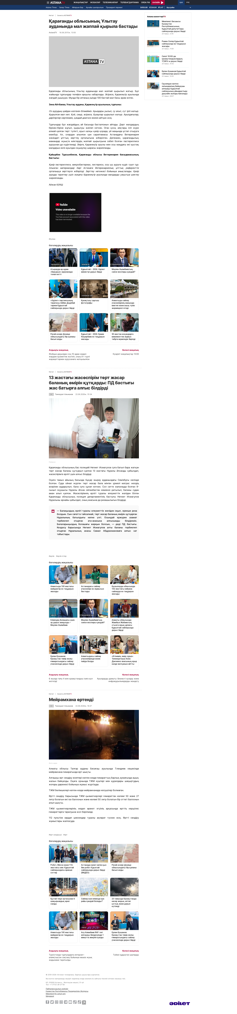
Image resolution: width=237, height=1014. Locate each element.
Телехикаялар (110, 2)
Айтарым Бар (77, 7)
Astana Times (51, 7)
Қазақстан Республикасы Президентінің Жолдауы (67, 991)
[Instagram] (56, 1002)
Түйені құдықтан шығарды (126, 955)
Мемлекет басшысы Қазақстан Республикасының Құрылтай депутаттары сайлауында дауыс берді (174, 26)
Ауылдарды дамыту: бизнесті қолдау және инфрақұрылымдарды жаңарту (118, 679)
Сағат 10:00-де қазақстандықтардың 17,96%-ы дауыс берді (172, 58)
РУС (188, 2)
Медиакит (50, 996)
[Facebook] (47, 1002)
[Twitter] (52, 1002)
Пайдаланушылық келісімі (57, 989)
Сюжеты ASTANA (64, 15)
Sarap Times (64, 7)
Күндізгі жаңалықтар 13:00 (126, 354)
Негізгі (51, 15)
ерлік (52, 556)
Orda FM (145, 2)
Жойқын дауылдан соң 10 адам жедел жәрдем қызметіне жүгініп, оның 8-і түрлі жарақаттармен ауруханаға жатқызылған (69, 356)
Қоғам (52, 239)
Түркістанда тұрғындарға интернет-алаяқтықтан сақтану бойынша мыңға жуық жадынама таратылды (70, 957)
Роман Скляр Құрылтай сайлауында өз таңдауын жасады (174, 43)
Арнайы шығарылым (95, 7)
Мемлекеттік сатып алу (56, 994)
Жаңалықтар (81, 2)
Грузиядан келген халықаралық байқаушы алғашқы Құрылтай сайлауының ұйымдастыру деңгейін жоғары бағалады (175, 89)
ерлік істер (62, 556)
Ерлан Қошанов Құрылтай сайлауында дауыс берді (174, 72)
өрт (65, 835)
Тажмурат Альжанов (64, 394)
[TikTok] (75, 1002)
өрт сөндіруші (56, 835)
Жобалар (95, 2)
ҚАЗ (181, 2)
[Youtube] (70, 1002)
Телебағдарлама (129, 2)
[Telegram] (65, 1002)
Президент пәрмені (114, 7)
